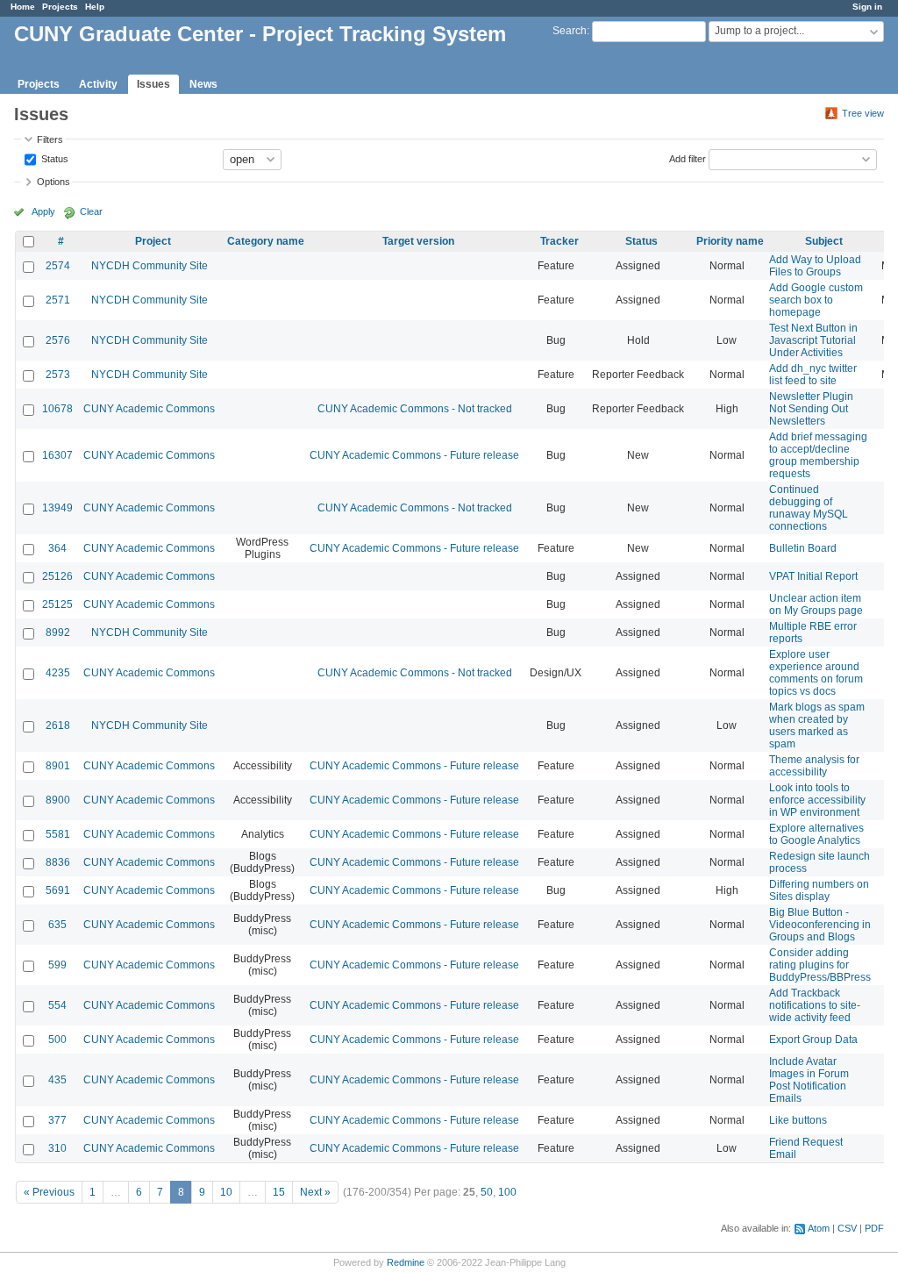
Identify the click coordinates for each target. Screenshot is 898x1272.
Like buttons (798, 1120)
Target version (418, 241)
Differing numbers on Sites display (819, 890)
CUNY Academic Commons (149, 409)
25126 (57, 576)
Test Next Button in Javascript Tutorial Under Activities (813, 340)
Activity (98, 84)
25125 (57, 604)
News (203, 84)
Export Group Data (813, 1039)
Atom (819, 1228)
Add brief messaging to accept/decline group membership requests (818, 455)
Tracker (559, 241)
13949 (57, 508)
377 (57, 1120)
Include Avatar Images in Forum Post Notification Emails (809, 1079)
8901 (58, 766)
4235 (58, 673)
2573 (58, 374)
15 (279, 1192)
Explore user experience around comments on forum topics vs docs (816, 672)
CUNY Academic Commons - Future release (414, 455)
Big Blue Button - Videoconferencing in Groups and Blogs (820, 924)
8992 (58, 632)
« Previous (49, 1192)
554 (57, 1005)
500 (57, 1039)
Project (153, 241)
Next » (315, 1192)
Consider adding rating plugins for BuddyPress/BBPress (820, 965)
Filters (50, 139)
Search (569, 31)
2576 (58, 340)
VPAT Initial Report (813, 576)
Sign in (867, 6)
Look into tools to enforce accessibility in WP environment (817, 800)
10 (226, 1192)
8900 (58, 800)
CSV (847, 1228)
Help (94, 6)
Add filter (687, 158)
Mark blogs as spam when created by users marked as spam (817, 725)
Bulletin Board (803, 548)
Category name (265, 241)
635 (57, 924)
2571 (58, 300)
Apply (43, 211)
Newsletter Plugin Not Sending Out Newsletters (811, 408)
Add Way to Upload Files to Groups (815, 266)
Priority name (730, 241)
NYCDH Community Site (149, 266)
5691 (58, 890)
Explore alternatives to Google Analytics (816, 834)
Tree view (863, 113)
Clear (91, 211)
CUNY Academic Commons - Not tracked (414, 409)
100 (507, 1192)
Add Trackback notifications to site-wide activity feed (814, 1005)
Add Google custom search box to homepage (816, 300)
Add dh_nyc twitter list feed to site (813, 374)
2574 (58, 266)
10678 (57, 409)
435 (57, 1080)
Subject (824, 241)
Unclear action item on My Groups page (816, 604)
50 (487, 1192)
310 (57, 1148)
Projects (60, 6)
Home (23, 6)
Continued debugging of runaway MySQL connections (808, 507)
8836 (58, 862)
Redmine (405, 1262)
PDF (874, 1228)
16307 (57, 455)
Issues (153, 84)
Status (53, 158)
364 (57, 548)
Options (53, 181)
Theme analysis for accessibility (814, 766)
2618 (58, 725)
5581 (58, 834)
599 (57, 965)
